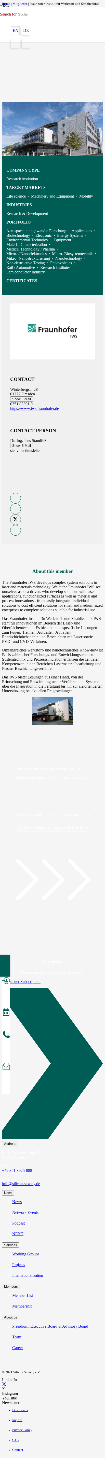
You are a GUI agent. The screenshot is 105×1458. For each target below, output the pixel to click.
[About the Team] (6, 1035)
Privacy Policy (22, 1430)
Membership (22, 1306)
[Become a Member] (6, 981)
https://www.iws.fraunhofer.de (34, 408)
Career (17, 1347)
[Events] (6, 1013)
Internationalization (27, 1275)
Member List (22, 1295)
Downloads (20, 1410)
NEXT (17, 1234)
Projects (18, 1264)
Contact (17, 1450)
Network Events (25, 1212)
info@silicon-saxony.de (21, 1184)
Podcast (18, 1223)
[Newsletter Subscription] (52, 1064)
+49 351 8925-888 (17, 1170)
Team (16, 1337)
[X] (4, 1384)
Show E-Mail (21, 399)
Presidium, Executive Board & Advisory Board (50, 1326)
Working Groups (25, 1254)
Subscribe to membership (52, 828)
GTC (15, 1440)
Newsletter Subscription (21, 981)
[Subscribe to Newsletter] (6, 1067)
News (17, 1202)
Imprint (17, 1420)
